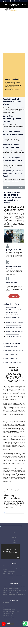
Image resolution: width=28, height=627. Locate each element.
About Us (14, 535)
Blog (14, 540)
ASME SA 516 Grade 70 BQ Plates (10, 592)
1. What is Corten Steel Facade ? (10, 346)
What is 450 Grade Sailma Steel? (13, 314)
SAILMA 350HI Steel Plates (9, 565)
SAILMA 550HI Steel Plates (9, 573)
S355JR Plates (6, 622)
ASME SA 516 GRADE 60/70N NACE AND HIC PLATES (15, 590)
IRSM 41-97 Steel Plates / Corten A (11, 611)
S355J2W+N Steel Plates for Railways (11, 620)
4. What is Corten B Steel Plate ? (10, 358)
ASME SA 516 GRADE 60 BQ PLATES (11, 588)
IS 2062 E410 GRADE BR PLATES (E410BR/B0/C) (14, 575)
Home (14, 532)
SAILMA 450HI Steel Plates (9, 571)
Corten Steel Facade (7, 607)
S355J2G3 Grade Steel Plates (9, 615)
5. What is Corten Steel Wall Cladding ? (12, 362)
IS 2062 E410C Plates (8, 578)
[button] (14, 187)
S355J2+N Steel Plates (8, 613)
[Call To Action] (3, 624)
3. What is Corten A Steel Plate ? (10, 354)
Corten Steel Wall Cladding (9, 609)
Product (14, 537)
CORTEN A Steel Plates (8, 602)
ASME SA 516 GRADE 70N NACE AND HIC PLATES (14, 594)
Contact (14, 542)
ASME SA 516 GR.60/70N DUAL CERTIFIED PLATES (14, 586)
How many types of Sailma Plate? (13, 319)
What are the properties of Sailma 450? (14, 331)
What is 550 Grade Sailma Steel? (13, 317)
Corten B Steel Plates (8, 604)
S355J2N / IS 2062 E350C (9, 617)
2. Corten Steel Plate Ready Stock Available (13, 350)
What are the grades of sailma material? (14, 322)
